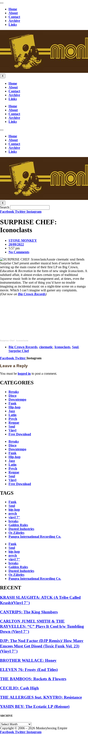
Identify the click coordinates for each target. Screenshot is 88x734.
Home (13, 9)
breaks (13, 521)
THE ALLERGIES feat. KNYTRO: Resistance (41, 697)
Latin (12, 415)
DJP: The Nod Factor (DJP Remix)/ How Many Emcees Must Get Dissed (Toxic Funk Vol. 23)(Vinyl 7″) (42, 645)
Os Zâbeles (16, 533)
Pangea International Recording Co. (35, 536)
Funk (12, 403)
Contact (14, 17)
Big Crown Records (31, 294)
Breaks (14, 392)
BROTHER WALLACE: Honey (28, 660)
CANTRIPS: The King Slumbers (29, 612)
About (13, 13)
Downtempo (17, 399)
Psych (13, 419)
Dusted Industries (21, 529)
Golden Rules (18, 525)
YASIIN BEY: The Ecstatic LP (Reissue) (34, 706)
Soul (75, 347)
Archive (14, 20)
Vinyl (12, 430)
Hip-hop (15, 407)
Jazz (12, 411)
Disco (12, 395)
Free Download (20, 434)
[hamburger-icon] (1, 3)
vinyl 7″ (14, 517)
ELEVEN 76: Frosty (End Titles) (29, 669)
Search (4, 207)
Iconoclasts (22, 340)
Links (13, 24)
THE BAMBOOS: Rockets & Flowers (33, 679)
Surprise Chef (7, 340)
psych (13, 513)
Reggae (14, 422)
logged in (24, 373)
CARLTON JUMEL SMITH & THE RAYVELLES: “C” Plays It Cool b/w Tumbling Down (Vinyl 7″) (42, 626)
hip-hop (14, 509)
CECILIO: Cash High (19, 688)
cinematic (46, 347)
